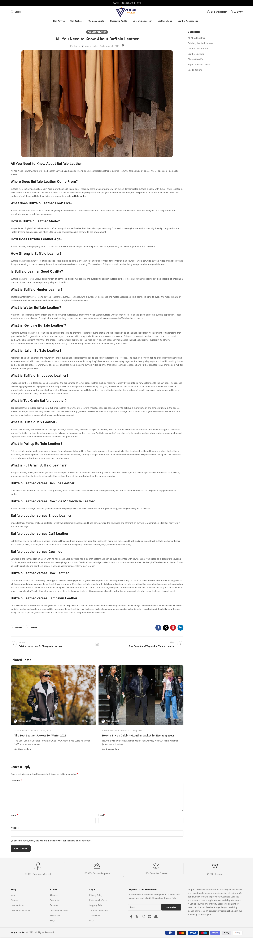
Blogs (52, 920)
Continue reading (22, 749)
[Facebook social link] (158, 628)
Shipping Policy (96, 905)
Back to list (97, 644)
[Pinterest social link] (173, 628)
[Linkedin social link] (180, 628)
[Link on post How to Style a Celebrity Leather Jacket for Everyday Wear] (141, 695)
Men (13, 895)
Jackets (18, 627)
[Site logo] (126, 11)
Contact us (55, 900)
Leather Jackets (196, 54)
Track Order (95, 915)
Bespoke (54, 905)
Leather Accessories (20, 910)
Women (14, 900)
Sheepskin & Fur (196, 59)
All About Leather (97, 32)
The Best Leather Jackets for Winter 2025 (40, 735)
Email (102, 815)
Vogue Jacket (92, 46)
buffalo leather (79, 196)
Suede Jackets (195, 70)
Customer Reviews (59, 910)
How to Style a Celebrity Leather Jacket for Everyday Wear (138, 735)
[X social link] (166, 628)
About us (54, 895)
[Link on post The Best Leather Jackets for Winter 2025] (53, 695)
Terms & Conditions (98, 910)
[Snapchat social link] (156, 916)
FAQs (91, 920)
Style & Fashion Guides (25, 730)
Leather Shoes (18, 905)
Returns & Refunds (98, 900)
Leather (33, 627)
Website (15, 828)
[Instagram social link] (143, 916)
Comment (16, 780)
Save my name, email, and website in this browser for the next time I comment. (53, 840)
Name (14, 815)
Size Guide (55, 915)
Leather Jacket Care (198, 48)
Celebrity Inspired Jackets (114, 730)
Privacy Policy (95, 895)
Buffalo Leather (63, 171)
